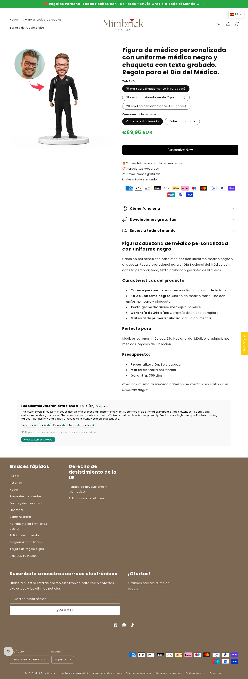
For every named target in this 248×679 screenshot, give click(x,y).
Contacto (17, 510)
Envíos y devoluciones (26, 503)
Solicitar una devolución (86, 498)
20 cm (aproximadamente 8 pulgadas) (156, 106)
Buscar (15, 476)
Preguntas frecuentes (26, 496)
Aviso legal (216, 673)
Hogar (14, 490)
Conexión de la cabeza (139, 114)
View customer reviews (38, 439)
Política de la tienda (24, 535)
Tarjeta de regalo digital (27, 549)
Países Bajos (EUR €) (28, 659)
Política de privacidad (74, 673)
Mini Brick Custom (46, 673)
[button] (219, 23)
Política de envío (196, 673)
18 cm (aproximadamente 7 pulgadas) (156, 97)
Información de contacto (107, 673)
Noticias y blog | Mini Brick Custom (28, 526)
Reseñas (16, 483)
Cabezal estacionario (142, 121)
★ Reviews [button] (244, 343)
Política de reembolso (139, 673)
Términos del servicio (169, 673)
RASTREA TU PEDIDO (24, 556)
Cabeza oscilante (182, 121)
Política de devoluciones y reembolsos (88, 489)
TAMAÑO (128, 81)
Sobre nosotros (21, 517)
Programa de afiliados (26, 542)
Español (60, 659)
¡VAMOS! (65, 610)
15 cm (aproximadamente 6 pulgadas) (155, 89)
